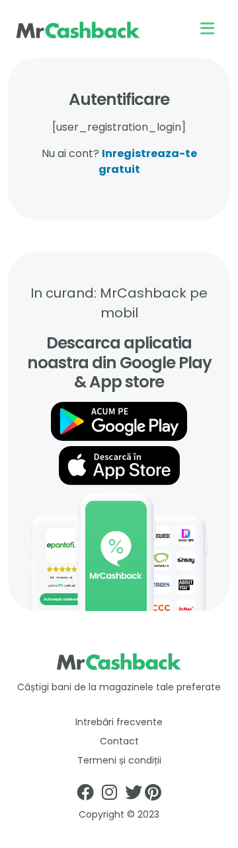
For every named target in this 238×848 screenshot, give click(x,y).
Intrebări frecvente (119, 722)
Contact (119, 741)
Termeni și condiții (119, 760)
